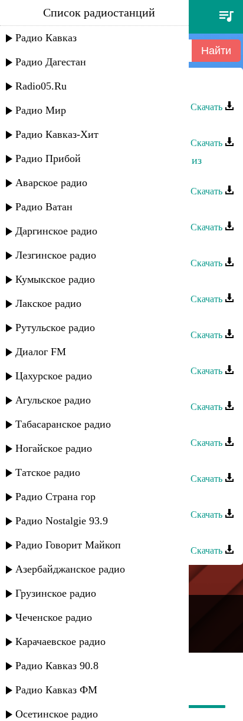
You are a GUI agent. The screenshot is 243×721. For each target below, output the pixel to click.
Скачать (208, 107)
